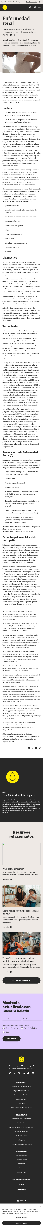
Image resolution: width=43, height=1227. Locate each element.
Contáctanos (21, 1172)
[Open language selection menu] (35, 7)
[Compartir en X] (7, 35)
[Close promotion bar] (41, 2)
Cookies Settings (21, 1217)
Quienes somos (21, 1151)
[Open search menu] (30, 7)
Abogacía (21, 1103)
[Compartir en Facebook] (4, 35)
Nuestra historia (21, 1155)
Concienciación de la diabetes (21, 1086)
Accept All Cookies (21, 1223)
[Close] (40, 1206)
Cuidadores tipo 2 (21, 1136)
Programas (21, 1189)
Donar (21, 1184)
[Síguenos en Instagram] (19, 1073)
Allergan (6, 739)
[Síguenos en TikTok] (28, 1073)
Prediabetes (21, 1123)
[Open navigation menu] (39, 7)
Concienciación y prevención (21, 1118)
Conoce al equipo (21, 1159)
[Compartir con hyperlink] (14, 35)
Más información (31, 2)
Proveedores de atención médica (21, 1108)
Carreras (21, 1168)
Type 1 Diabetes (12, 1028)
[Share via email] (11, 35)
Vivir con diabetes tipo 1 (21, 1095)
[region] (21, 1215)
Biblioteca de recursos (21, 1179)
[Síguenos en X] (15, 1073)
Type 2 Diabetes (30, 1028)
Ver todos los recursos (21, 980)
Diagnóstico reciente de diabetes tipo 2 (22, 1127)
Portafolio (21, 1163)
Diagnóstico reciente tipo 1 (21, 1090)
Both (7, 1032)
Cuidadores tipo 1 (21, 1099)
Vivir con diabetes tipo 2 (21, 1131)
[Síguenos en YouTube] (24, 1073)
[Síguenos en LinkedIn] (33, 1073)
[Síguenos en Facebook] (10, 1073)
